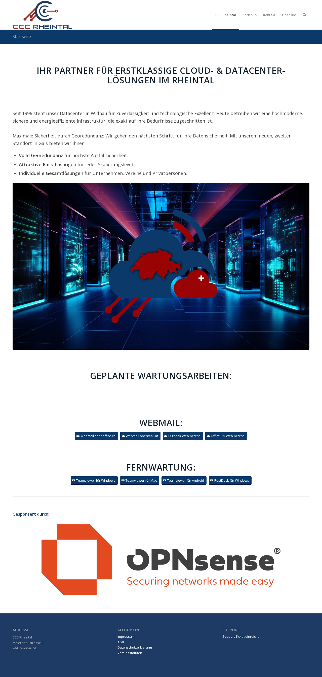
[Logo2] (43, 14)
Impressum (126, 636)
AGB (120, 642)
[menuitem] (225, 14)
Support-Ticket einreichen (242, 636)
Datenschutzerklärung (134, 647)
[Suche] (304, 14)
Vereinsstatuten (129, 653)
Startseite (22, 36)
